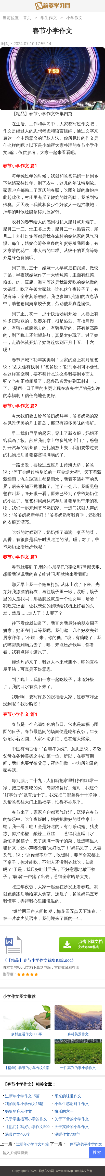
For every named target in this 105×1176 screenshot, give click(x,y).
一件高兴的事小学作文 (84, 1144)
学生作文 (49, 18)
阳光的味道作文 (68, 1096)
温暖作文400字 (17, 1134)
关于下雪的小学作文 (72, 1119)
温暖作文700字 (67, 1134)
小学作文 (74, 18)
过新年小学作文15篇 (22, 1096)
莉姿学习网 (46, 1171)
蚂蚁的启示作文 (18, 1111)
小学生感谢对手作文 (72, 1103)
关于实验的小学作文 (72, 1126)
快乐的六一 (64, 1111)
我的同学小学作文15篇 (24, 1103)
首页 (27, 18)
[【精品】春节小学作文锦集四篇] (52, 6)
